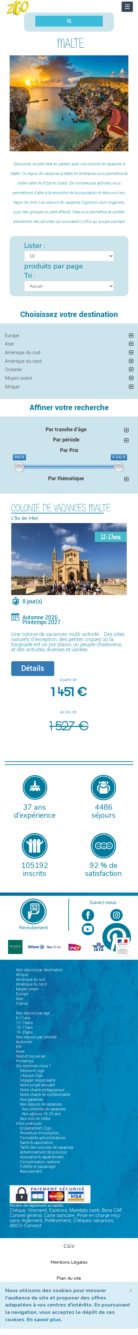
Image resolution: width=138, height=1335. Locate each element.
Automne (24, 1042)
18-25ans (24, 1032)
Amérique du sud (22, 352)
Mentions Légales (69, 1262)
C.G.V (69, 1246)
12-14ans (24, 1023)
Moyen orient (18, 378)
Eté (19, 1047)
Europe (12, 335)
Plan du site (69, 1278)
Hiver (20, 1051)
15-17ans (24, 1027)
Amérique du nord (23, 361)
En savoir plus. (44, 1319)
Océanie (13, 369)
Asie (9, 344)
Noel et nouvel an (31, 1056)
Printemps (25, 1061)
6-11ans (23, 1018)
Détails (32, 668)
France (22, 1003)
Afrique (12, 387)
